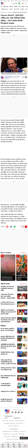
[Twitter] (16, 412)
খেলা (20, 7)
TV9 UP (21, 437)
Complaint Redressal (9, 423)
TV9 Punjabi (21, 434)
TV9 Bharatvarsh (6, 431)
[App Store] (18, 418)
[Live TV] (22, 3)
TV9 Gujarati (14, 434)
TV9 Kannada (6, 434)
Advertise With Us (20, 421)
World (9, 12)
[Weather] (14, 3)
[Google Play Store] (9, 417)
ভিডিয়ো (3, 326)
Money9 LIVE (17, 439)
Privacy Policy (19, 423)
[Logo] (2, 3)
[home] (1, 6)
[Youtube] (7, 227)
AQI (16, 3)
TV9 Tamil (6, 437)
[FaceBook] (12, 412)
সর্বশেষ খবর (5, 7)
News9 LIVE (10, 439)
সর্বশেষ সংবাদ (5, 284)
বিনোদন (23, 7)
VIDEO (11, 9)
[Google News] (11, 227)
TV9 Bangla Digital (9, 76)
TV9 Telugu (22, 431)
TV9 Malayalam (14, 437)
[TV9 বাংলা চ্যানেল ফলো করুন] (19, 3)
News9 (5, 1)
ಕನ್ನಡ (9, 1)
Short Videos (6, 252)
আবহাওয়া (22, 9)
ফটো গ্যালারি (16, 9)
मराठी (16, 1)
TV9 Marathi (15, 431)
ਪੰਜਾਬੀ (23, 1)
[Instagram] (19, 412)
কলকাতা (11, 7)
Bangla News (4, 12)
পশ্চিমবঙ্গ (16, 7)
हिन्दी (2, 1)
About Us (11, 421)
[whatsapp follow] (14, 227)
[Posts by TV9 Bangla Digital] (2, 77)
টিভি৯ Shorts (5, 9)
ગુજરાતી (19, 1)
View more (22, 253)
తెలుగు (12, 1)
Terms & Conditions (13, 426)
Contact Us (5, 421)
